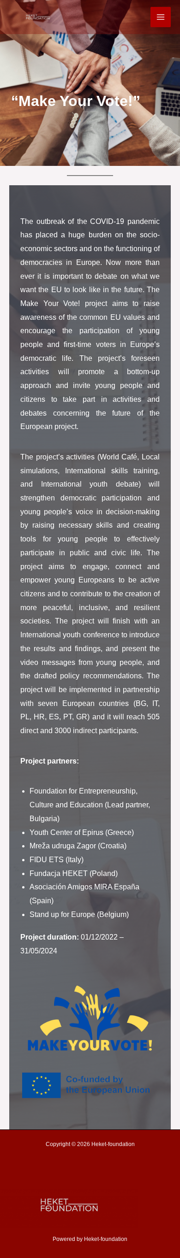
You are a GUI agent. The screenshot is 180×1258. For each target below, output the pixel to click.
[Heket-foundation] (37, 16)
